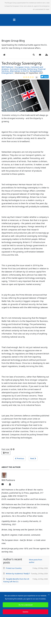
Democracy (32, 69)
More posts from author (35, 560)
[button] (33, 54)
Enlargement (7, 73)
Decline (25, 612)
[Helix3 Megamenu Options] (14, 19)
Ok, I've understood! (26, 605)
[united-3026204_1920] (25, 97)
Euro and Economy (18, 69)
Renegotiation (36, 71)
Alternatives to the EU (19, 71)
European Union (22, 67)
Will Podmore (7, 67)
